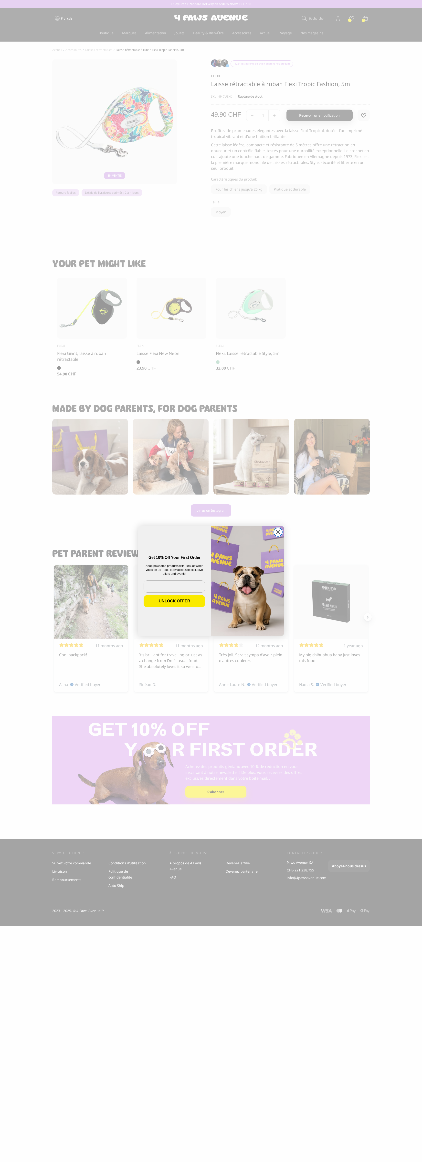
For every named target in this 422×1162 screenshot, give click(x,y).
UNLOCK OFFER (174, 601)
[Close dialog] (278, 532)
